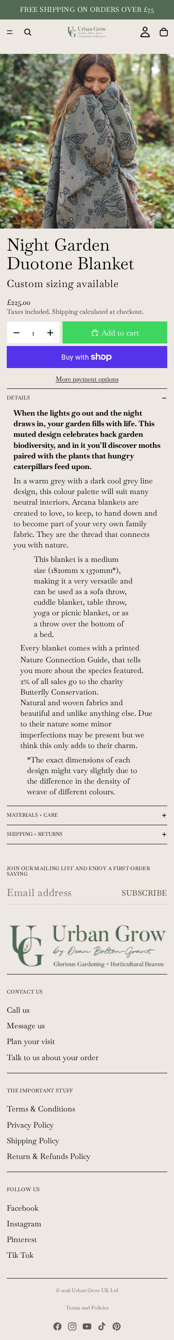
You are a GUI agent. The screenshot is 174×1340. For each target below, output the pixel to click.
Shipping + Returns (35, 834)
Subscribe (144, 893)
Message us (26, 1025)
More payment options (87, 379)
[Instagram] (72, 1326)
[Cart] (164, 32)
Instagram (24, 1223)
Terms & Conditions (41, 1109)
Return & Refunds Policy (48, 1156)
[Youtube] (87, 1326)
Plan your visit (31, 1041)
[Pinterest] (116, 1326)
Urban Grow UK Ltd (95, 1290)
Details (18, 397)
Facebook (22, 1208)
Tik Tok (20, 1255)
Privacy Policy (30, 1124)
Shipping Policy (33, 1140)
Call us (18, 1010)
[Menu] (9, 32)
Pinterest (22, 1239)
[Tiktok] (102, 1326)
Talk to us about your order (52, 1057)
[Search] (28, 32)
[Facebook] (57, 1326)
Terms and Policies (87, 1307)
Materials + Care (32, 815)
